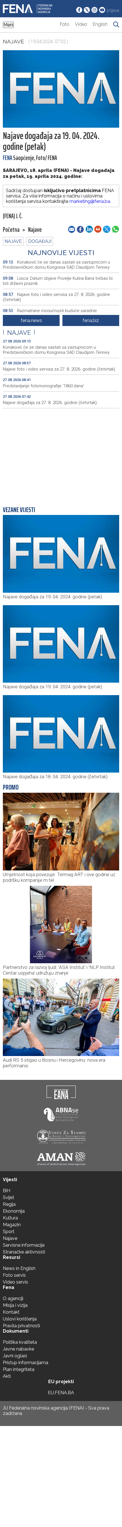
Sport (8, 1231)
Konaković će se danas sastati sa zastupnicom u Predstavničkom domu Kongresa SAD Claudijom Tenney (56, 265)
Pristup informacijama (25, 1362)
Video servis (15, 1282)
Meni (8, 25)
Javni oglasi (15, 1355)
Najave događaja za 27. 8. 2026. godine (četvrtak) (50, 402)
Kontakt (11, 1312)
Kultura (10, 1218)
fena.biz (91, 320)
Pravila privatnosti (21, 1325)
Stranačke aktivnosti (24, 1252)
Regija (9, 1204)
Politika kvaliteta (20, 1342)
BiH (6, 1190)
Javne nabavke (18, 1349)
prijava (113, 10)
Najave (13, 41)
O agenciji (13, 1298)
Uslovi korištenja (20, 1319)
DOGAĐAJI (39, 241)
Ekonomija (14, 1211)
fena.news (31, 320)
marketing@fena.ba (90, 201)
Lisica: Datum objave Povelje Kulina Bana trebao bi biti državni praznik (58, 281)
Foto (64, 24)
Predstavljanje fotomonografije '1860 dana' (43, 385)
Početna (11, 229)
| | (19, 332)
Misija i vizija (15, 1305)
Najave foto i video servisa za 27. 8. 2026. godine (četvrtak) (56, 297)
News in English (19, 1268)
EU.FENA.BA (61, 1392)
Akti (7, 1376)
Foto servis (14, 1275)
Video (81, 24)
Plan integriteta (18, 1369)
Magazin (12, 1224)
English (100, 24)
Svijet (8, 1197)
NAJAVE (13, 241)
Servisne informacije (24, 1245)
